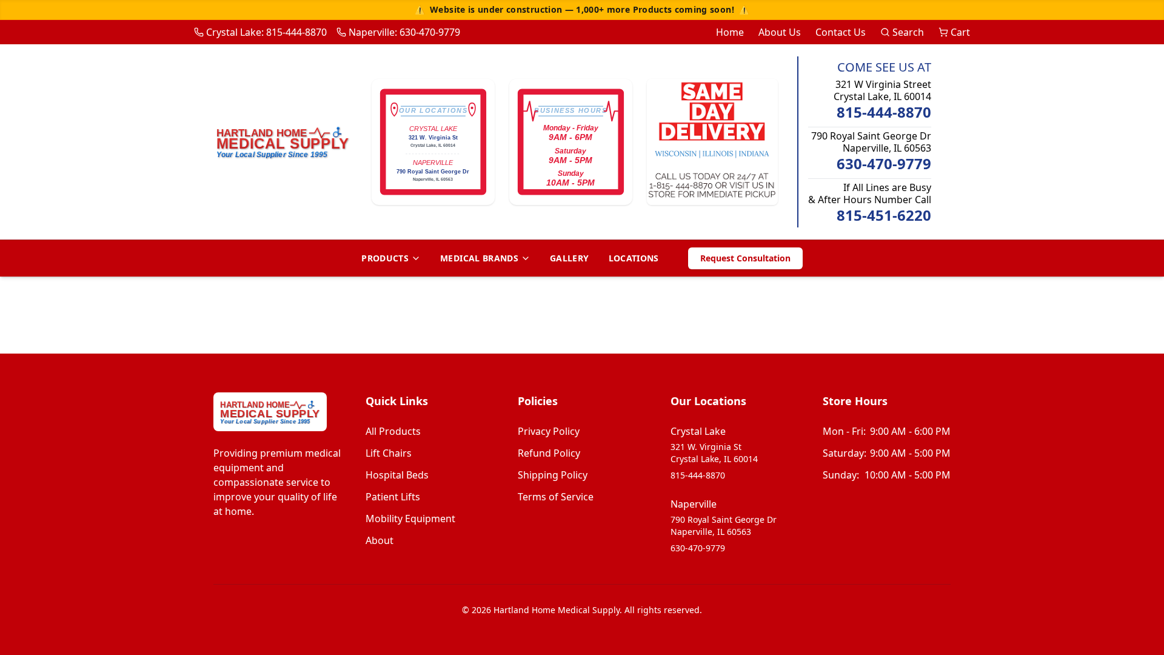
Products (385, 258)
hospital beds (397, 475)
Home (730, 32)
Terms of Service (556, 496)
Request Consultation (745, 258)
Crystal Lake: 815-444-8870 (266, 32)
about (379, 540)
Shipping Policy (552, 475)
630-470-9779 (884, 163)
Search (908, 32)
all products (393, 431)
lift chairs (389, 453)
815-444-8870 (884, 112)
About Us (779, 32)
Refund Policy (549, 453)
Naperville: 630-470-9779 (404, 32)
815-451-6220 (884, 215)
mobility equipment (410, 518)
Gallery (569, 258)
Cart (960, 32)
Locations (634, 258)
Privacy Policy (549, 431)
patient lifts (393, 496)
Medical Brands (479, 258)
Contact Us (840, 32)
